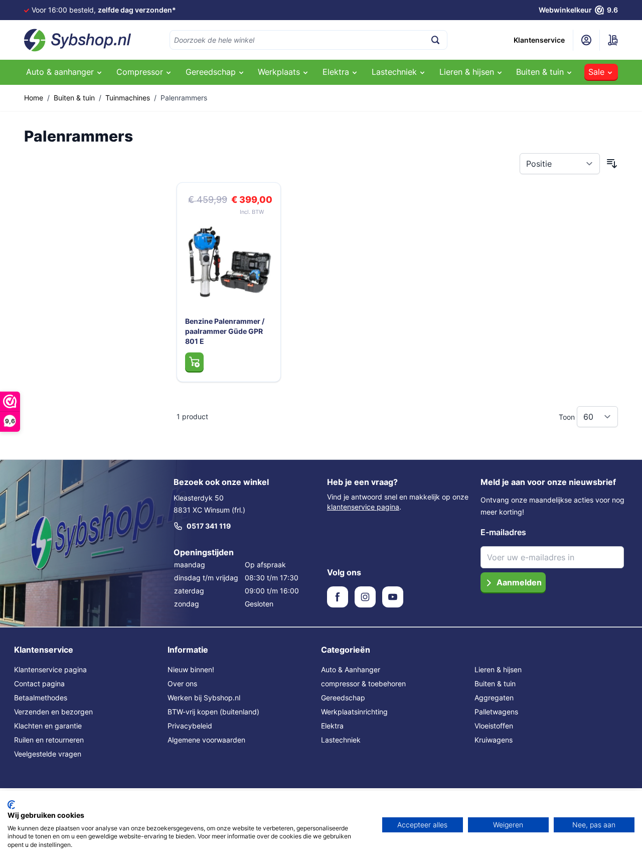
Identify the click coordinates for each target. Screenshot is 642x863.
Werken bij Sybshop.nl (204, 697)
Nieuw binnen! (191, 669)
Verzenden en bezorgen (53, 711)
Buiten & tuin (74, 97)
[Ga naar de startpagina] (77, 40)
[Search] (435, 40)
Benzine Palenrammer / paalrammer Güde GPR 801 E (224, 331)
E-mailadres (503, 532)
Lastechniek (341, 739)
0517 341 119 (209, 526)
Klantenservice (539, 40)
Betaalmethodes (40, 697)
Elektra (332, 725)
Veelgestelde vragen (47, 754)
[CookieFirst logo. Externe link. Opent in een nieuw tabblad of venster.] (11, 804)
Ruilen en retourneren (49, 739)
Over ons (182, 683)
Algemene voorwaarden (206, 739)
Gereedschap (343, 697)
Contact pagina (39, 683)
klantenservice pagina (363, 507)
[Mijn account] (586, 40)
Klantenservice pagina (50, 669)
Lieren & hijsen (498, 669)
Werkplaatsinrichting (354, 711)
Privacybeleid (190, 725)
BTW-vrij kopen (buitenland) (213, 711)
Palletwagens (496, 711)
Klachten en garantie (48, 725)
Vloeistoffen (493, 725)
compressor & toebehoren (363, 683)
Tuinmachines (127, 97)
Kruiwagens (493, 739)
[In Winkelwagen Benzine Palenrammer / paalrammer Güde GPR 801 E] (194, 362)
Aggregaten (494, 697)
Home (33, 97)
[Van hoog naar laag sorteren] (612, 164)
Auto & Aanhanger (350, 669)
